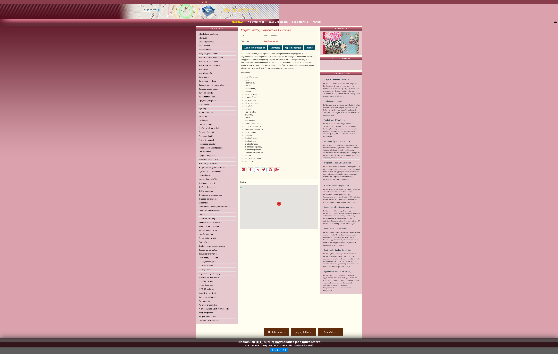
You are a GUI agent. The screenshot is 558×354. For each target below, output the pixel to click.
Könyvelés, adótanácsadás (209, 210)
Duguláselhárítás (205, 104)
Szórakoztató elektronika (209, 277)
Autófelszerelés (205, 49)
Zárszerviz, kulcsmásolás (209, 320)
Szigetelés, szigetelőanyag (209, 273)
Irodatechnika (204, 175)
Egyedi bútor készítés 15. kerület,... (338, 271)
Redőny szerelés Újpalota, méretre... (339, 207)
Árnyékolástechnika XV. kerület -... (337, 80)
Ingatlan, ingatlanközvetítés (210, 171)
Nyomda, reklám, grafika (209, 230)
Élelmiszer (203, 116)
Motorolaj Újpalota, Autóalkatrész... (338, 141)
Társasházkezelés (206, 285)
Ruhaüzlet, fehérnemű (208, 254)
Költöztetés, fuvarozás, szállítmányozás (214, 207)
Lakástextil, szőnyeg (207, 218)
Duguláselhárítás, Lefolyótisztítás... (338, 163)
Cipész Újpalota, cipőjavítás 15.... (337, 185)
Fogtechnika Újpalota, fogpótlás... (337, 250)
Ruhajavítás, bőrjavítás (208, 250)
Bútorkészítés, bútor (207, 97)
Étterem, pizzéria (205, 124)
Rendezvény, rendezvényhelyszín (212, 246)
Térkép (309, 47)
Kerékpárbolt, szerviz (207, 183)
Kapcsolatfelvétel (293, 47)
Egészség (202, 108)
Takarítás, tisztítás (206, 281)
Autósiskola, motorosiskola (209, 65)
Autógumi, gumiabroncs (208, 53)
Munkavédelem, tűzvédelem (210, 222)
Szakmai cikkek (278, 22)
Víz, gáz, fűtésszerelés (208, 316)
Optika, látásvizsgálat (207, 238)
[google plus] (206, 2)
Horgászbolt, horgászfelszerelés (212, 167)
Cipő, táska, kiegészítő (208, 100)
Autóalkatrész (204, 46)
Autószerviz (203, 69)
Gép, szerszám (205, 152)
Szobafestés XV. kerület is (334, 120)
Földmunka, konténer (207, 136)
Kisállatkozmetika (206, 191)
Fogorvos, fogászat (206, 132)
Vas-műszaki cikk (205, 301)
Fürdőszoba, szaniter (207, 144)
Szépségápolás (205, 269)
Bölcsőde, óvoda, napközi (209, 89)
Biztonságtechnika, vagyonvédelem (213, 85)
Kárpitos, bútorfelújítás (208, 179)
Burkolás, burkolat (206, 93)
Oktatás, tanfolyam (206, 234)
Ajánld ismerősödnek (254, 47)
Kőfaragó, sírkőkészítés (208, 199)
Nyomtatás (275, 47)
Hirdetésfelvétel (276, 332)
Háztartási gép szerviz (208, 163)
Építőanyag (203, 120)
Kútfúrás (202, 214)
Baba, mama (204, 77)
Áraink (317, 22)
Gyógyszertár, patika (207, 155)
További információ (303, 345)
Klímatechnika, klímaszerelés (210, 195)
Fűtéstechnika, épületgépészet (211, 148)
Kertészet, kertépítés (207, 187)
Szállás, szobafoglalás (207, 261)
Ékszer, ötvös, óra (206, 112)
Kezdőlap (237, 22)
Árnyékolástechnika (206, 42)
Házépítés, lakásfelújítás (208, 159)
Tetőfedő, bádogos (206, 289)
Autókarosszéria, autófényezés (211, 57)
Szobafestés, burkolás (333, 101)
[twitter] (202, 2)
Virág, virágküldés (206, 313)
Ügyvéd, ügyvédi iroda (208, 293)
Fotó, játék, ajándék (206, 140)
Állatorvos (203, 38)
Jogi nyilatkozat (304, 332)
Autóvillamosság (205, 73)
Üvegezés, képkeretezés (208, 297)
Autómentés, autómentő (208, 61)
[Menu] (555, 22)
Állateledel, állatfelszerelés (209, 34)
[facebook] (199, 2)
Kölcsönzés (203, 203)
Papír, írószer (204, 242)
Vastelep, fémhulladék (208, 305)
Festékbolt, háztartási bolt (209, 128)
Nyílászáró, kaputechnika (209, 226)
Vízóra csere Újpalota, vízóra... (336, 228)
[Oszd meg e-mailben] (243, 170)
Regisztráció (300, 22)
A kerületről (256, 22)
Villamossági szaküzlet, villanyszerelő (214, 309)
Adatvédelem (331, 332)
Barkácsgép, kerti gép (207, 81)
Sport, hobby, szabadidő (208, 258)
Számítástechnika (206, 265)
